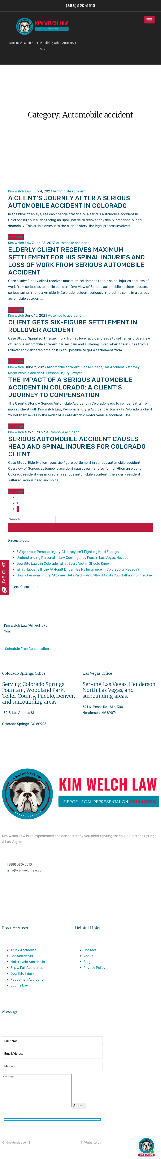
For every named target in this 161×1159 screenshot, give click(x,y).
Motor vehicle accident (26, 373)
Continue (16, 237)
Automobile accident (69, 191)
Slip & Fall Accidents (26, 968)
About (88, 956)
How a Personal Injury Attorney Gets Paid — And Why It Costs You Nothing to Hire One (84, 575)
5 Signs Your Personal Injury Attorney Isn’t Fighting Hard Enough (68, 552)
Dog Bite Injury (22, 974)
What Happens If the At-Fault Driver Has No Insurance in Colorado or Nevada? (78, 569)
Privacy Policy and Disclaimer (55, 1143)
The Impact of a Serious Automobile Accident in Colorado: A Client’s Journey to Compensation (70, 387)
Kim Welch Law (19, 191)
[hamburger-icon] (149, 20)
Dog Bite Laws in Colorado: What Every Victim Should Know (63, 564)
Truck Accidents (23, 950)
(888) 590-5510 (14, 747)
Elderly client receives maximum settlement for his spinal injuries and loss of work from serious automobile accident (76, 261)
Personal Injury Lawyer (64, 373)
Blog (87, 962)
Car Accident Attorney (122, 367)
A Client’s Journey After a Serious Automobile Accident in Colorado (69, 201)
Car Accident (91, 367)
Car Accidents (21, 956)
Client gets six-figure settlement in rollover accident (72, 326)
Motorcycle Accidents (27, 962)
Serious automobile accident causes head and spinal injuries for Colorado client (77, 446)
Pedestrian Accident (26, 979)
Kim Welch (16, 316)
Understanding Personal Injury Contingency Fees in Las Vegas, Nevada (73, 558)
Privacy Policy (94, 968)
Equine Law (19, 985)
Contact (89, 950)
